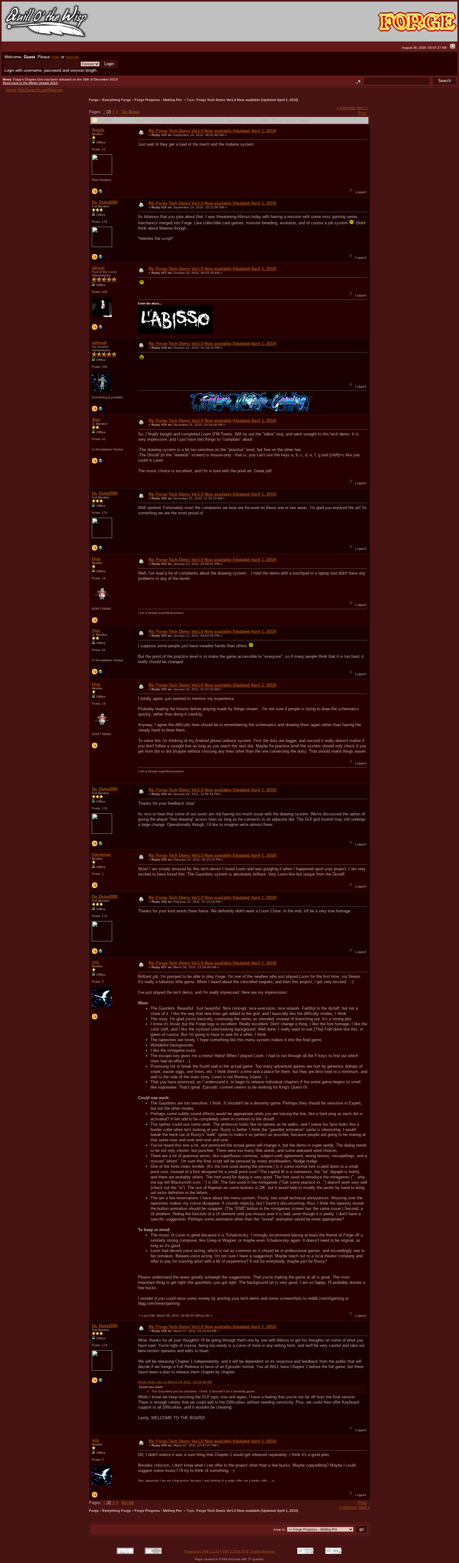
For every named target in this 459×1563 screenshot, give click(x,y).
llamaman (101, 854)
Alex (96, 419)
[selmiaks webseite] (100, 410)
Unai (96, 558)
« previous (346, 107)
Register (55, 90)
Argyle (98, 130)
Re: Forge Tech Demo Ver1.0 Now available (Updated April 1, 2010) (212, 131)
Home (11, 90)
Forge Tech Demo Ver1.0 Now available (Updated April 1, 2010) (247, 100)
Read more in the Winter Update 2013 (30, 83)
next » (362, 107)
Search (32, 90)
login (55, 57)
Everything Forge (116, 100)
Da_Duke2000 (104, 202)
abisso (98, 267)
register (72, 57)
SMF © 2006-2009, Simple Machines (248, 1551)
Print (362, 113)
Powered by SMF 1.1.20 (201, 1551)
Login (43, 90)
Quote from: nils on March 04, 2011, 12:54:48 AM (175, 1382)
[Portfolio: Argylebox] (100, 193)
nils (95, 962)
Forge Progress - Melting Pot (159, 100)
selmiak (99, 342)
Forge (94, 100)
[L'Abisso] (100, 328)
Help (21, 90)
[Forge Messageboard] (100, 258)
